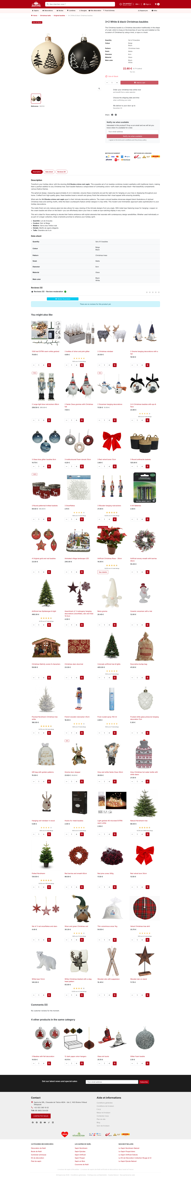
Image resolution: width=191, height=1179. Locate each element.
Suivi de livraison (103, 1126)
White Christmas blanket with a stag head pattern (78, 980)
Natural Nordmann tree (138, 821)
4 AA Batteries (135, 506)
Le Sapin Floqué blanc (127, 1151)
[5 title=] (159, 292)
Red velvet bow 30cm (138, 873)
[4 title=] (156, 292)
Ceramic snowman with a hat (141, 611)
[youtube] (44, 1122)
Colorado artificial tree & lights (108, 664)
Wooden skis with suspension (108, 979)
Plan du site (101, 1119)
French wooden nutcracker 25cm (77, 717)
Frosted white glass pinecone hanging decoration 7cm (144, 718)
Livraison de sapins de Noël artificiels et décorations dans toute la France (107, 1169)
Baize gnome (102, 611)
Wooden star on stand (138, 979)
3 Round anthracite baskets (140, 459)
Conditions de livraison (105, 1106)
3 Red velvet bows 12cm (106, 459)
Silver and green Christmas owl (76, 926)
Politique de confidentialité (97, 1175)
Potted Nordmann (38, 873)
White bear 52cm (38, 979)
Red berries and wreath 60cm (76, 873)
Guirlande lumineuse (38, 1155)
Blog (98, 1122)
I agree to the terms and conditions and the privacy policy (128, 140)
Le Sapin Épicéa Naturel (127, 1161)
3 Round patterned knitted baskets (45, 506)
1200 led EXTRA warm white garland (45, 351)
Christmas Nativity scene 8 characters (46, 664)
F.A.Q (99, 1109)
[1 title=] (147, 292)
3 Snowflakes (70, 506)
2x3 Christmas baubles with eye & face (143, 405)
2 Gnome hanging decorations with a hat (144, 352)
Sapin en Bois (80, 1161)
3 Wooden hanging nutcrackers (109, 506)
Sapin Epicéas (80, 1151)
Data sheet (49, 172)
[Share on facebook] (112, 114)
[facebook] (32, 1122)
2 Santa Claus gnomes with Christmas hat (79, 405)
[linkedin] (53, 1122)
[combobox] (80, 4)
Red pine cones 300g (105, 873)
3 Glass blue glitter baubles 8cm (44, 459)
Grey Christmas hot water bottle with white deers (144, 773)
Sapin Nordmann (81, 1148)
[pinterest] (36, 1122)
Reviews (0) (61, 172)
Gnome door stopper (72, 772)
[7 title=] (113, 512)
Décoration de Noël (38, 1148)
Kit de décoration (37, 1158)
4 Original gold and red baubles (44, 558)
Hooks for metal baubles (74, 821)
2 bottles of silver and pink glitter (77, 351)
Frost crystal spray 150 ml (107, 717)
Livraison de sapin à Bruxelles (68, 1169)
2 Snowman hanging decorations (109, 404)
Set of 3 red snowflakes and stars (44, 926)
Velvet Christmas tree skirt (140, 926)
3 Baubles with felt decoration (43, 1056)
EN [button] (137, 4)
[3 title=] (153, 292)
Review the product (62, 299)
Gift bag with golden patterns (43, 772)
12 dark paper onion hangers (75, 1056)
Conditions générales (105, 1103)
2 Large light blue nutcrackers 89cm (45, 404)
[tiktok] (49, 1122)
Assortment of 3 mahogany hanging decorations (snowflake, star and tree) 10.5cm (79, 613)
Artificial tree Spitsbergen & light (44, 611)
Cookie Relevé (113, 1175)
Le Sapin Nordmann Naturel (129, 1148)
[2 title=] (150, 292)
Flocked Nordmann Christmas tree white (44, 718)
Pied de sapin (36, 1161)
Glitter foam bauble (137, 1056)
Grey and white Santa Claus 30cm (110, 772)
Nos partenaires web (127, 1175)
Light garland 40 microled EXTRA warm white (109, 822)
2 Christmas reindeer (105, 351)
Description (37, 172)
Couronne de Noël (82, 1164)
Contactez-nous (40, 1116)
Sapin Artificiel (80, 1155)
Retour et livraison (103, 1113)
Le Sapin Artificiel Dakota (128, 1155)
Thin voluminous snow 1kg (107, 926)
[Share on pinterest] (115, 114)
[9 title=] (115, 512)
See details (103, 572)
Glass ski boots (103, 1056)
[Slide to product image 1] (36, 99)
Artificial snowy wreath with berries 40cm (143, 559)
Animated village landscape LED (77, 558)
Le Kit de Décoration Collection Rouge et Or (135, 1158)
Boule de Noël (36, 1151)
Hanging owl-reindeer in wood (43, 821)
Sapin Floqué (80, 1158)
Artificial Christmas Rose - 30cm (109, 558)
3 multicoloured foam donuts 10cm (78, 459)
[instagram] (40, 1122)
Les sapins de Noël (83, 1144)
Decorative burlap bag (138, 664)
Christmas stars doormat (74, 664)
